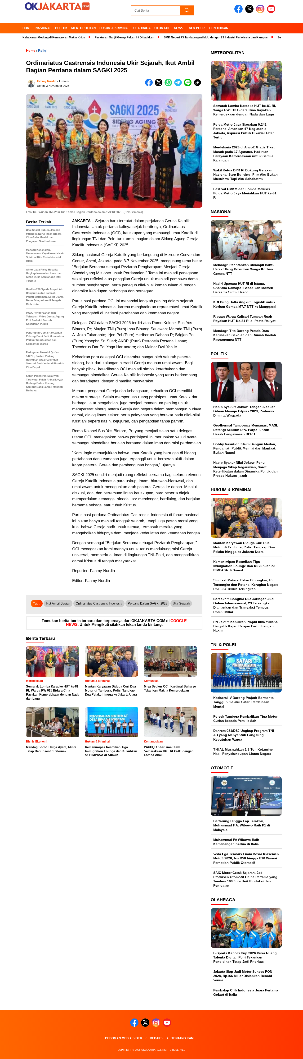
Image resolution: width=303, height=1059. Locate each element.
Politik (61, 28)
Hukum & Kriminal (114, 28)
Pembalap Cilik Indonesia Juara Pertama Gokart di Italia (245, 992)
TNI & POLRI (196, 28)
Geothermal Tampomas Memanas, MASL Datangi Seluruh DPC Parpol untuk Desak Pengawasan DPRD (245, 429)
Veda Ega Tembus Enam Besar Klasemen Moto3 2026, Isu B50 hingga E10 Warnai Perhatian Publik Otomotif (246, 858)
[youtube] (272, 12)
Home (27, 28)
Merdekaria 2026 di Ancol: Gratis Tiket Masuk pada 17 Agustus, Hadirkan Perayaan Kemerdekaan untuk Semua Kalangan (244, 153)
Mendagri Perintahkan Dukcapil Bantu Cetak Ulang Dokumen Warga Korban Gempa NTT (244, 269)
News (178, 28)
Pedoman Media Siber (123, 1038)
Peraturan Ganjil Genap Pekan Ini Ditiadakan (102, 37)
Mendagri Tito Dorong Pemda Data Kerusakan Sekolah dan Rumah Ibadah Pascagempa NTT (244, 335)
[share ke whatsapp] (169, 85)
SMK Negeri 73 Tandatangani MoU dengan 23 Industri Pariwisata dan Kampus (193, 37)
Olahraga (142, 28)
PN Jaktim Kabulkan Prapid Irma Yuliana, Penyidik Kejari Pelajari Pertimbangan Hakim (246, 626)
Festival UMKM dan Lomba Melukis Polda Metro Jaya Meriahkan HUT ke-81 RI (244, 193)
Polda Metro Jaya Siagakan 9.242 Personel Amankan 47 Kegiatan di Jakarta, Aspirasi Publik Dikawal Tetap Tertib (244, 131)
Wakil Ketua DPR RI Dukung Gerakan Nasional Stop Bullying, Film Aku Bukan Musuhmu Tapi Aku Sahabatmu (245, 174)
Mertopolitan (83, 28)
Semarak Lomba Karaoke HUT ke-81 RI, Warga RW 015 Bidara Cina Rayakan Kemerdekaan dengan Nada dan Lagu (244, 110)
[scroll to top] (290, 1051)
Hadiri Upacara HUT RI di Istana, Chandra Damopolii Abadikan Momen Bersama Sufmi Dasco (243, 288)
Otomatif (162, 28)
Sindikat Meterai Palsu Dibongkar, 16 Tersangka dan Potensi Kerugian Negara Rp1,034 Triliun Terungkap (245, 584)
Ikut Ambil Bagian (58, 603)
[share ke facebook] (150, 85)
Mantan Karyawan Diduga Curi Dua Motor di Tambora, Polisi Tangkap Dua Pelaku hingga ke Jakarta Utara (244, 547)
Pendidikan (218, 28)
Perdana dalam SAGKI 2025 (147, 603)
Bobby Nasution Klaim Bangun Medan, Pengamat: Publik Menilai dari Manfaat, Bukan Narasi (244, 448)
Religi (42, 50)
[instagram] (261, 12)
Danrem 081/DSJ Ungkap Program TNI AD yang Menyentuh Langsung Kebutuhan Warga (243, 735)
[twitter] (250, 12)
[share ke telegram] (179, 85)
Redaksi (157, 1038)
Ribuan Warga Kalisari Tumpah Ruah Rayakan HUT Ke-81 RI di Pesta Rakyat (244, 319)
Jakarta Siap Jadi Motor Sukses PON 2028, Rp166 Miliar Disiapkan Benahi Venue (242, 976)
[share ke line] (189, 85)
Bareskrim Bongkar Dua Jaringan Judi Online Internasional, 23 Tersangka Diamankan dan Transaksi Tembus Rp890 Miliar (244, 605)
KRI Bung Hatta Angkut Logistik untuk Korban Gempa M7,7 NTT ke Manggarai (244, 304)
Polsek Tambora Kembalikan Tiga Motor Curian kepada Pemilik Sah (245, 719)
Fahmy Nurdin (46, 81)
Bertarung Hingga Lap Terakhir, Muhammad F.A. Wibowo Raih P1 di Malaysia (241, 825)
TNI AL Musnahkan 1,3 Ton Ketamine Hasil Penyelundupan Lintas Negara (243, 751)
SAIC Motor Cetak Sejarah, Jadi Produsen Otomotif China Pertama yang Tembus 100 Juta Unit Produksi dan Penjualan (245, 879)
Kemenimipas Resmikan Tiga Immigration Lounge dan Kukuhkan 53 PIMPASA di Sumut (244, 566)
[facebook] (239, 12)
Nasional (43, 28)
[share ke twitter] (160, 85)
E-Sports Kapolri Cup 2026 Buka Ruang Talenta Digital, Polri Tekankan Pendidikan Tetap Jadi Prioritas (245, 957)
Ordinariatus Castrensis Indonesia (99, 603)
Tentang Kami (183, 1038)
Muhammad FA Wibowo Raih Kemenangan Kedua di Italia (236, 842)
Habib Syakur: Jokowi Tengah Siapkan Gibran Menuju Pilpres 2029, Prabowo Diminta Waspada (244, 411)
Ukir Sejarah (181, 603)
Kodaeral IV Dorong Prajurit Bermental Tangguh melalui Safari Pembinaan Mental (244, 702)
